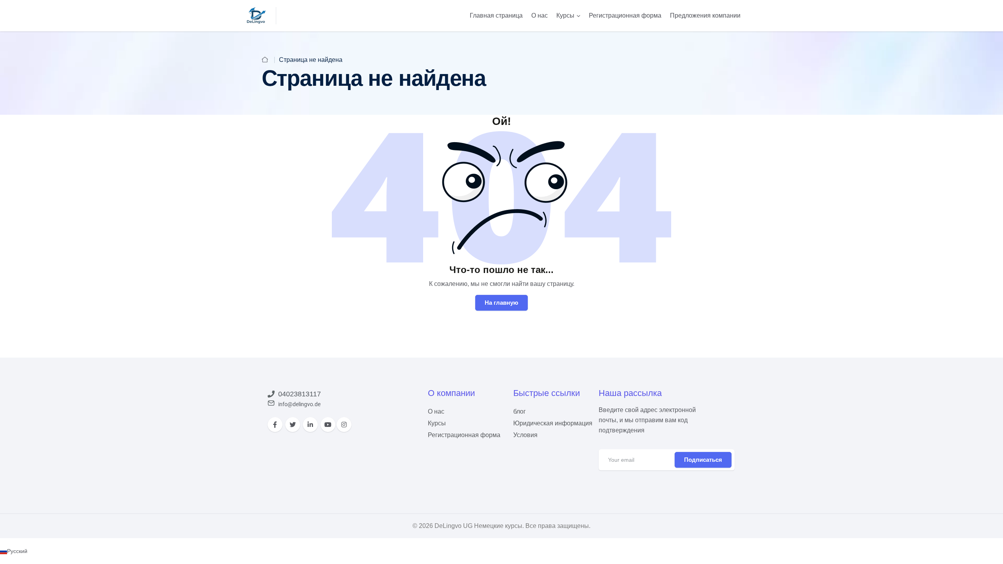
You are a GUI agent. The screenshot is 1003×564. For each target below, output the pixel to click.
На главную (501, 302)
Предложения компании (705, 15)
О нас (539, 15)
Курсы (565, 15)
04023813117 (299, 394)
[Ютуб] (327, 424)
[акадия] (256, 15)
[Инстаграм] (344, 424)
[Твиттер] (292, 424)
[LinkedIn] (310, 424)
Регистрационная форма (625, 15)
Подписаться (703, 459)
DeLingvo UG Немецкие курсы (478, 525)
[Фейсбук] (275, 424)
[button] (501, 551)
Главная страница (496, 15)
